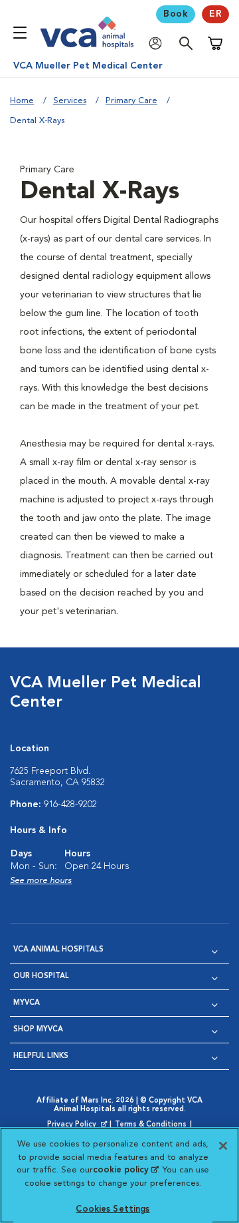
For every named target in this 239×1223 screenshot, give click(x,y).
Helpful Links (40, 1056)
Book (175, 14)
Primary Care (131, 100)
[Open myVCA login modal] (158, 44)
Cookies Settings (112, 1209)
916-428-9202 (70, 804)
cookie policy (125, 1170)
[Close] (223, 1145)
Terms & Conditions (151, 1125)
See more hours (41, 880)
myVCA (26, 1003)
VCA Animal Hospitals (58, 950)
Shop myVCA (38, 1029)
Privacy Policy (78, 1125)
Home (22, 100)
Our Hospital (41, 976)
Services (69, 100)
